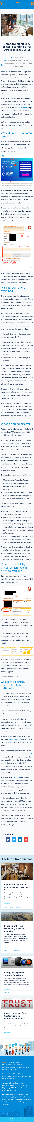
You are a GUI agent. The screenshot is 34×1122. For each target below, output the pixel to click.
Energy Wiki (11, 60)
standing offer (18, 66)
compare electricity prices (13, 63)
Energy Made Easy (15, 739)
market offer (27, 63)
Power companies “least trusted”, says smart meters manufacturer (15, 1016)
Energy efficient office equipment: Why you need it (17, 887)
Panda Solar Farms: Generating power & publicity (14, 928)
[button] (17, 3)
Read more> (7, 903)
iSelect (17, 754)
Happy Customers (23, 60)
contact (17, 777)
